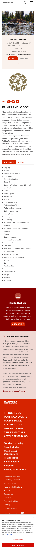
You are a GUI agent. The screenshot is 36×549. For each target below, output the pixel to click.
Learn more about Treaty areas (14, 392)
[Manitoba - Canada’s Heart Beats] (8, 3)
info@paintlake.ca (24, 54)
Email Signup (11, 461)
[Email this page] (17, 101)
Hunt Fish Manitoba (12, 476)
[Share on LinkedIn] (13, 101)
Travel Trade (11, 457)
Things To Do (13, 412)
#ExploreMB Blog (16, 436)
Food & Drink (13, 420)
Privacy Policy (9, 534)
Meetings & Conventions (11, 452)
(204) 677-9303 (10, 54)
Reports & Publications (13, 487)
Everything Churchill (12, 480)
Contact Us (8, 494)
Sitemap (7, 505)
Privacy (7, 490)
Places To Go (13, 424)
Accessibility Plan (11, 501)
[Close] (33, 517)
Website (13, 58)
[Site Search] (25, 2)
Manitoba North (10, 483)
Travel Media (11, 446)
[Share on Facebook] (9, 101)
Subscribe (18, 324)
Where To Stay (13, 428)
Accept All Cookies (18, 545)
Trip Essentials (14, 432)
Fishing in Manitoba (15, 469)
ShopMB (9, 465)
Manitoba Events (15, 416)
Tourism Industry (13, 443)
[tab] (9, 162)
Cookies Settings (18, 540)
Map (22, 58)
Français (7, 498)
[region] (18, 531)
